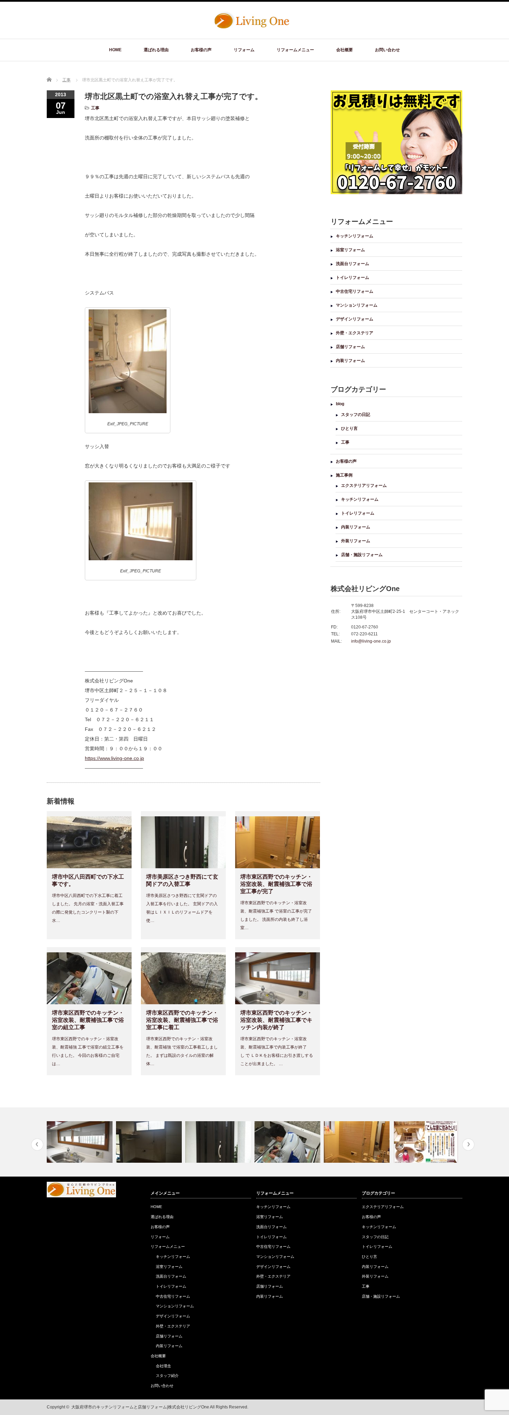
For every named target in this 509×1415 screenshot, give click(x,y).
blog (340, 403)
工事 (95, 108)
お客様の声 (201, 49)
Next (468, 1145)
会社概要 (344, 49)
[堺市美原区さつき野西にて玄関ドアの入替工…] (150, 1142)
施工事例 (344, 475)
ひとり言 (349, 428)
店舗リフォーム (350, 346)
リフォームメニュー (295, 49)
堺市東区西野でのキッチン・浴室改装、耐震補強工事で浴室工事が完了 (276, 884)
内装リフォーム (350, 360)
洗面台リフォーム (352, 263)
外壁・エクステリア (354, 332)
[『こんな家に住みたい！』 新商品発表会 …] (427, 1142)
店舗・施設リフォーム (362, 554)
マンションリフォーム (356, 305)
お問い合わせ (387, 49)
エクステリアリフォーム (364, 485)
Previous (37, 1145)
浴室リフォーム (350, 249)
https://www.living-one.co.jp (114, 758)
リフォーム (244, 49)
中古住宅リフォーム (354, 291)
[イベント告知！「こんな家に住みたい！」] (357, 1142)
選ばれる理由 (156, 49)
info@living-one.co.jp (371, 641)
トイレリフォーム (352, 277)
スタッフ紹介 (167, 1375)
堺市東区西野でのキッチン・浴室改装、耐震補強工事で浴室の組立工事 (88, 1020)
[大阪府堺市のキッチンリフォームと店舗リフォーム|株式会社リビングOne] (252, 27)
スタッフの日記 (355, 414)
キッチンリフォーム (354, 236)
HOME (115, 49)
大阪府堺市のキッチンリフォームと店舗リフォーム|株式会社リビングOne (140, 1407)
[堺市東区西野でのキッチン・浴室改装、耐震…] (80, 1142)
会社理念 (163, 1366)
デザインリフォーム (354, 319)
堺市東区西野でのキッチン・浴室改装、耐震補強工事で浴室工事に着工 (182, 1020)
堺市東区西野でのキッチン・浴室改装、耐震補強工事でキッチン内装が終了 (276, 1020)
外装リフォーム (355, 540)
